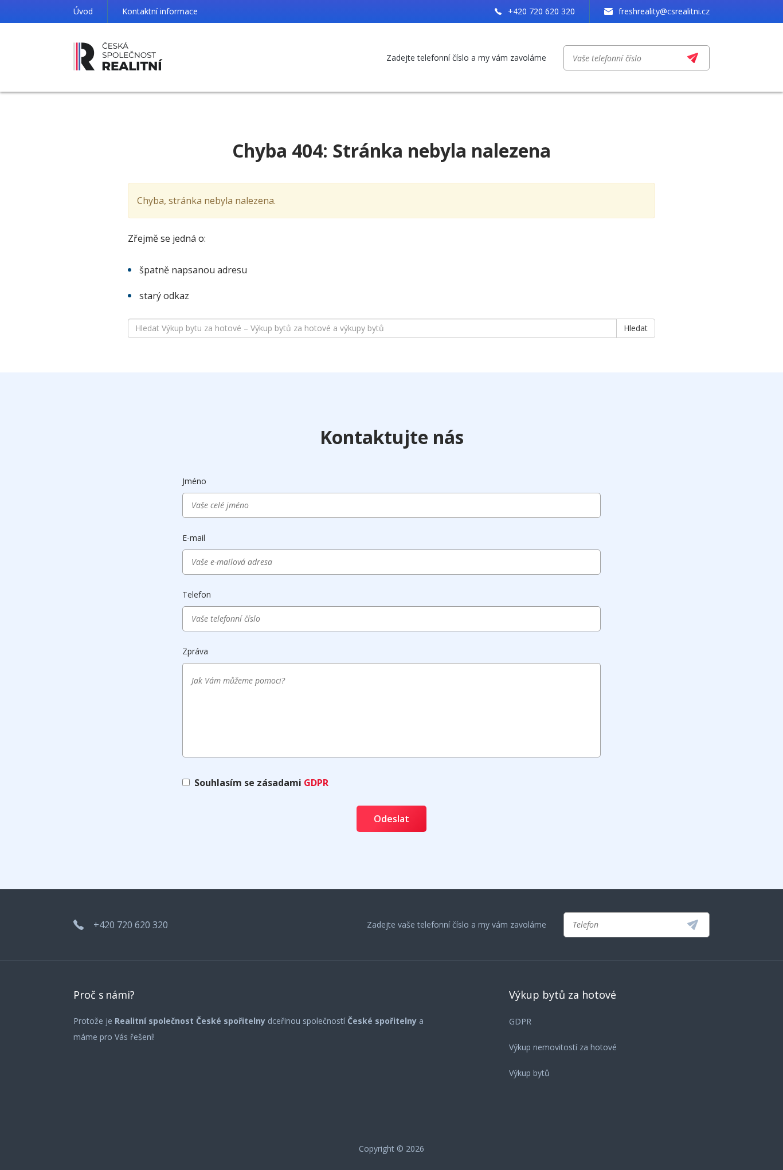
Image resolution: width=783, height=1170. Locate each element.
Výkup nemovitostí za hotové (563, 1047)
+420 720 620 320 (541, 11)
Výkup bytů (529, 1072)
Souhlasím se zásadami (261, 782)
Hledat (636, 328)
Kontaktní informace (160, 11)
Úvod (83, 11)
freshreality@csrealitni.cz (664, 11)
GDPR (316, 782)
